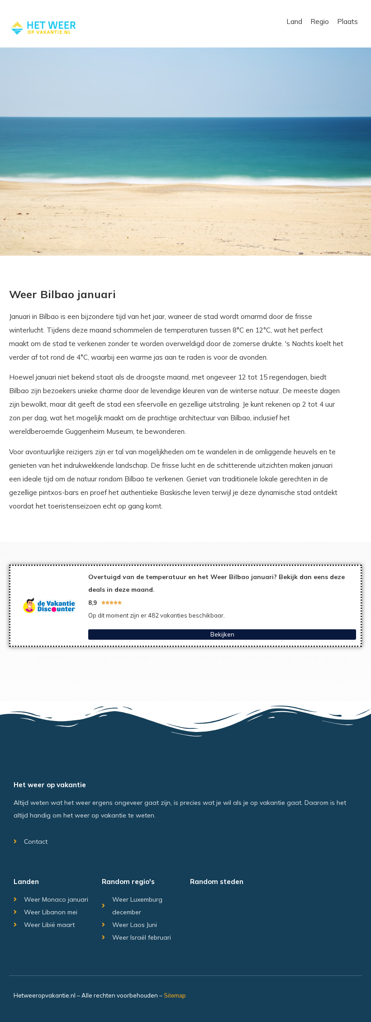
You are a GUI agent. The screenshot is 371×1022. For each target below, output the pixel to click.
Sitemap (175, 995)
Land (294, 21)
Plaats (347, 21)
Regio (319, 21)
